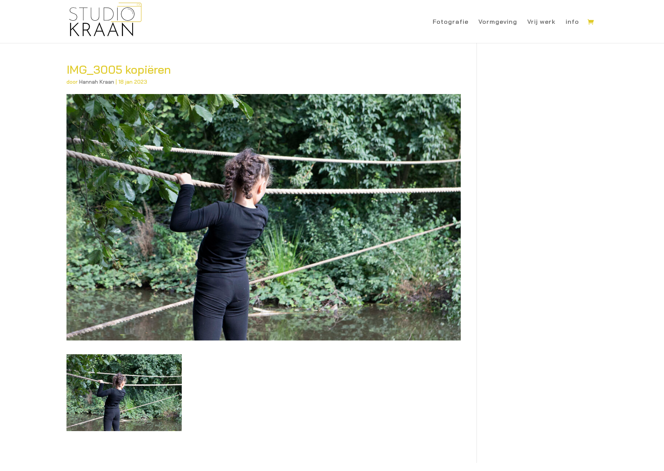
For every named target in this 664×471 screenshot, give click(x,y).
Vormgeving (497, 22)
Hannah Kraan (96, 81)
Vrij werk (541, 22)
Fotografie (450, 22)
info (572, 22)
